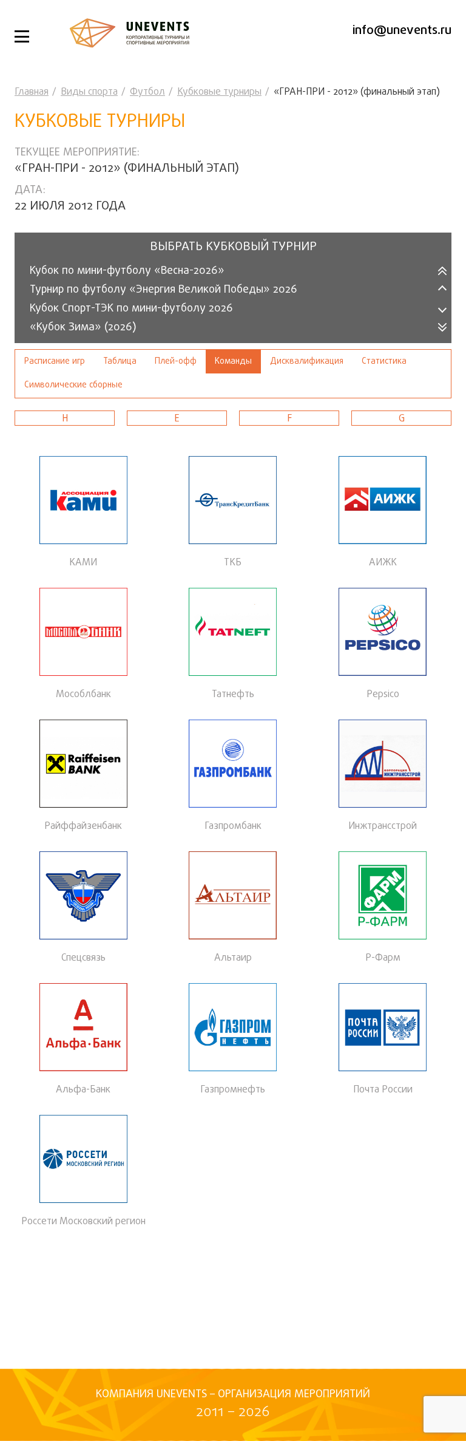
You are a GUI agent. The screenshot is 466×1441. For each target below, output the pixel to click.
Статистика (384, 361)
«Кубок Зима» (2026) (83, 327)
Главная (32, 92)
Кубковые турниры (219, 92)
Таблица (120, 361)
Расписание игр (54, 361)
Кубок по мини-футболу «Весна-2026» (127, 271)
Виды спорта (89, 92)
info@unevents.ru (402, 30)
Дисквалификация (306, 361)
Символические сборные (73, 385)
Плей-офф (176, 361)
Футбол (147, 92)
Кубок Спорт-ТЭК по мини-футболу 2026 (131, 309)
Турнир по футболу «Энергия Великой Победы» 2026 (163, 290)
